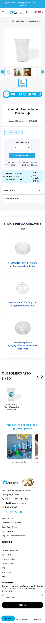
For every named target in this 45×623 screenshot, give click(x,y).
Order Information (10, 550)
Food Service (7, 531)
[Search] (27, 12)
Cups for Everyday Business (14, 536)
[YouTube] (21, 512)
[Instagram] (11, 512)
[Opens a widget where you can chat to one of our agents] (8, 619)
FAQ (3, 568)
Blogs (4, 576)
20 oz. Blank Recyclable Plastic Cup (26, 21)
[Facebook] (3, 512)
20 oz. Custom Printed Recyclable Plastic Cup (11, 407)
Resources (6, 572)
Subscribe (23, 605)
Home (4, 21)
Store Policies (7, 555)
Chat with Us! (10, 507)
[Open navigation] (3, 12)
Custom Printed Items (11, 523)
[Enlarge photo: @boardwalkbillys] (19, 446)
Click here (34, 165)
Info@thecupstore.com (15, 503)
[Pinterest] (16, 512)
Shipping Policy (8, 559)
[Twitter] (7, 512)
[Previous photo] (4, 449)
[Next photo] (41, 449)
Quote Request (8, 563)
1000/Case (13, 132)
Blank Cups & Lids (9, 527)
